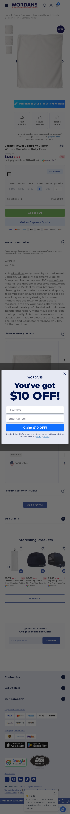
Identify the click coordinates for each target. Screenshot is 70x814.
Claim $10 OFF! (35, 427)
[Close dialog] (64, 373)
